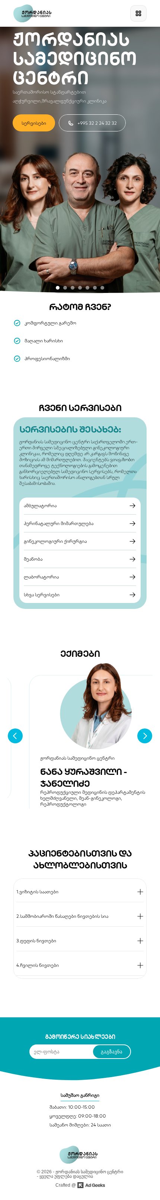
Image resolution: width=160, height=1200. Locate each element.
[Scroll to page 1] (56, 287)
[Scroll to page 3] (72, 287)
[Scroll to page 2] (65, 287)
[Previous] (15, 735)
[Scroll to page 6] (95, 287)
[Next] (144, 735)
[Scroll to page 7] (103, 287)
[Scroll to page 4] (80, 287)
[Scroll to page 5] (87, 287)
